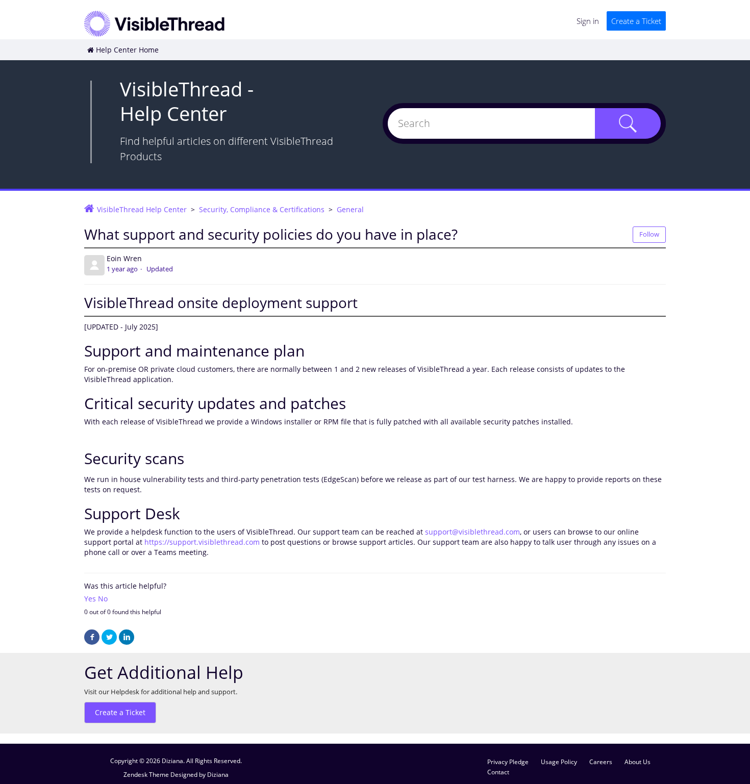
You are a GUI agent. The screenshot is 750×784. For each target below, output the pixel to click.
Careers (600, 761)
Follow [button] (649, 234)
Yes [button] (90, 598)
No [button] (103, 598)
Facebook (91, 637)
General (350, 209)
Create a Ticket (636, 21)
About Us (637, 761)
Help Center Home (127, 50)
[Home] (154, 23)
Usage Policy (559, 761)
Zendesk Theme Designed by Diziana (176, 774)
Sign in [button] (588, 21)
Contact (498, 772)
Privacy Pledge (508, 761)
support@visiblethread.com (472, 532)
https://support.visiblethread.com (202, 542)
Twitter (109, 637)
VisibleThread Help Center (142, 209)
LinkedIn (126, 637)
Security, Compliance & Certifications (261, 209)
